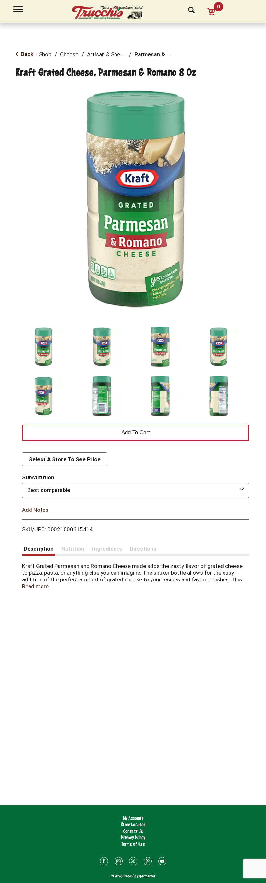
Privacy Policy (133, 837)
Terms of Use (133, 844)
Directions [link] (143, 548)
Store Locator (133, 824)
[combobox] (135, 490)
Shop (45, 54)
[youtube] (162, 862)
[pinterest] (148, 862)
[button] (43, 347)
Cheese (69, 54)
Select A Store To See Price (65, 459)
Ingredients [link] (107, 548)
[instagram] (119, 862)
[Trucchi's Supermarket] (111, 12)
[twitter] (133, 862)
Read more (35, 586)
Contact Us (133, 831)
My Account (133, 818)
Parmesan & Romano (160, 54)
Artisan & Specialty (110, 54)
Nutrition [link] (72, 548)
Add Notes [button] (35, 509)
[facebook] (104, 862)
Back (26, 54)
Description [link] (39, 548)
